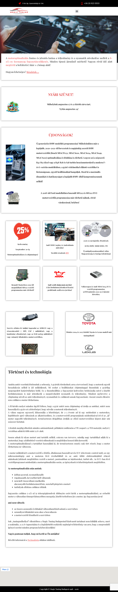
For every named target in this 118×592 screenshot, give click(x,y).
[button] (77, 11)
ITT (67, 253)
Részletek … (33, 71)
